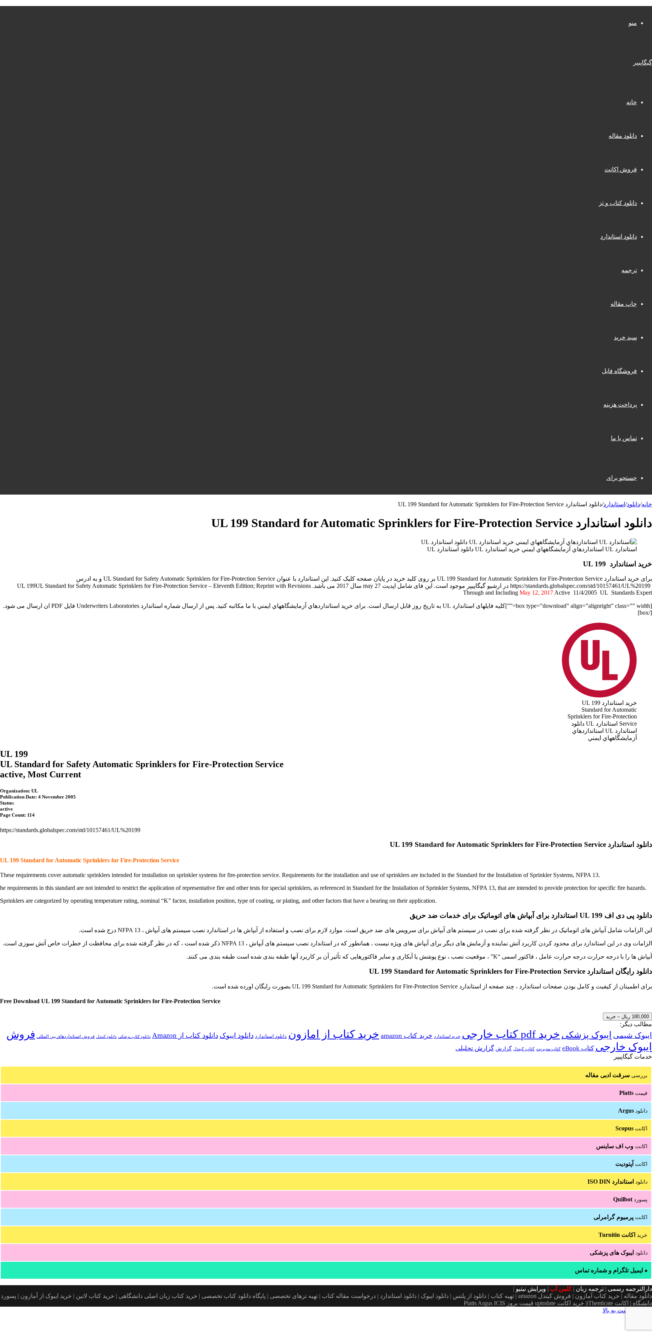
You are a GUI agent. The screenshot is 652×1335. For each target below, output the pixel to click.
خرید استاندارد (447, 1036)
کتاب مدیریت (548, 1048)
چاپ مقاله (623, 304)
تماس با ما (624, 438)
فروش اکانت (620, 169)
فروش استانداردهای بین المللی (66, 1036)
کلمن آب (561, 1289)
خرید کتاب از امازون (333, 1034)
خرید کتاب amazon (406, 1035)
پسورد (630, 1199)
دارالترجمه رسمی (630, 1289)
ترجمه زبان (590, 1289)
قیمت (633, 1093)
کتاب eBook (578, 1048)
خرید (622, 1235)
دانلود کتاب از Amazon (185, 1035)
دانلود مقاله (623, 136)
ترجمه (629, 270)
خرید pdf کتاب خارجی (511, 1034)
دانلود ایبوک (237, 1035)
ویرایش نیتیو (531, 1289)
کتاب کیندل (524, 1048)
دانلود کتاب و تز (618, 203)
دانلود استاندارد (618, 236)
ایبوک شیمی (632, 1035)
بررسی (616, 1075)
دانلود (633, 504)
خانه (631, 102)
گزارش (503, 1048)
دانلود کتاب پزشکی (134, 1036)
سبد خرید (625, 337)
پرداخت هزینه (620, 404)
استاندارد (614, 504)
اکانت (631, 1128)
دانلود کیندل (106, 1036)
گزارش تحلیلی (474, 1048)
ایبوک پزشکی (586, 1035)
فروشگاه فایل (619, 371)
